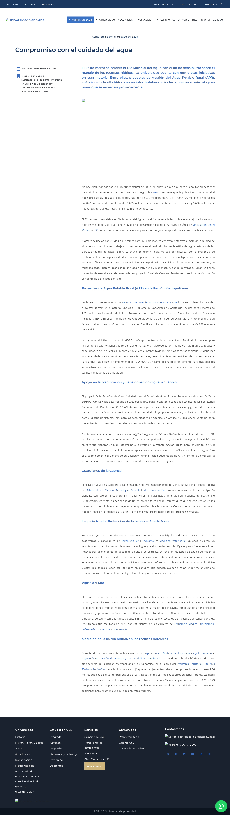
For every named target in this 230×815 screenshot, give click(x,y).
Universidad (107, 19)
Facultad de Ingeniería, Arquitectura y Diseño (151, 302)
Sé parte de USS (94, 737)
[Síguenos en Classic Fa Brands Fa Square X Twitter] (176, 754)
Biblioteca (29, 4)
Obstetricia (103, 629)
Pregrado (55, 737)
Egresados (211, 4)
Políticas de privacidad (122, 811)
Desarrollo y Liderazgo (64, 754)
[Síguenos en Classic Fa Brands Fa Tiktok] (201, 754)
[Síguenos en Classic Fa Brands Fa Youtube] (192, 754)
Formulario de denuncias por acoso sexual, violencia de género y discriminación (28, 781)
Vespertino (56, 748)
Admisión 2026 (82, 19)
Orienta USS (126, 742)
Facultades (125, 19)
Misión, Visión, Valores (29, 742)
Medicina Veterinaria (172, 541)
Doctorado (56, 765)
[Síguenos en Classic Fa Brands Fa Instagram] (209, 754)
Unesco (155, 192)
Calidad (218, 19)
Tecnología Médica (185, 624)
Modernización (24, 765)
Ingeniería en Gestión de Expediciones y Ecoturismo (178, 653)
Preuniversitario (129, 737)
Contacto (12, 4)
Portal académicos (189, 4)
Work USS (90, 753)
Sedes (19, 748)
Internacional (201, 19)
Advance (55, 742)
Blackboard (47, 4)
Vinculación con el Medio (172, 19)
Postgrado (56, 760)
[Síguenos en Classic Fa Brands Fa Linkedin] (184, 754)
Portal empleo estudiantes (93, 745)
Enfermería (88, 629)
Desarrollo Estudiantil (132, 748)
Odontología (120, 629)
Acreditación (23, 754)
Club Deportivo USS (97, 759)
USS (96, 230)
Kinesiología (206, 624)
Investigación (144, 19)
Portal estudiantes (162, 4)
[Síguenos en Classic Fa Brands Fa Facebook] (168, 754)
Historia (20, 737)
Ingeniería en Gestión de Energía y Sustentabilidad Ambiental (121, 658)
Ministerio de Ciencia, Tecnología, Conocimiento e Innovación (126, 490)
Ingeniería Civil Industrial (138, 541)
